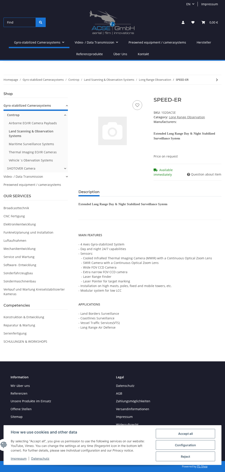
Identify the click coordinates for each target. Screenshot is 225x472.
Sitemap (17, 417)
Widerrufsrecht (127, 425)
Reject (185, 456)
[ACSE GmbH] (111, 22)
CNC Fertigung (14, 216)
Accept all (185, 433)
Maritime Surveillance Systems (31, 144)
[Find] (41, 22)
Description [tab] (89, 192)
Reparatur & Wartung (19, 325)
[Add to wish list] (137, 105)
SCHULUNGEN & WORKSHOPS (25, 341)
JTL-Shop (202, 466)
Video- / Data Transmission (23, 176)
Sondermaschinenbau (20, 281)
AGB (119, 393)
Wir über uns (20, 386)
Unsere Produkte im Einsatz (31, 401)
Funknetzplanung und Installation (28, 232)
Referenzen (19, 393)
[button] (183, 22)
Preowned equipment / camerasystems (32, 185)
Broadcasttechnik (16, 208)
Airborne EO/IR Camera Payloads (33, 123)
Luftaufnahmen (15, 240)
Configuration (185, 445)
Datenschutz (125, 386)
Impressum (209, 4)
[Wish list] (193, 22)
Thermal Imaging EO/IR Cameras (33, 152)
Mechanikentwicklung (20, 249)
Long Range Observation (187, 117)
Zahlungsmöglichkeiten (133, 401)
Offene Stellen (21, 409)
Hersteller (204, 42)
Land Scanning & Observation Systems (31, 133)
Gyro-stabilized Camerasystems (27, 105)
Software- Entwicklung (20, 265)
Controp (13, 115)
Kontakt (143, 54)
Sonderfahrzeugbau (18, 273)
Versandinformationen (132, 409)
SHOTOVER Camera (21, 168)
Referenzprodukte (89, 54)
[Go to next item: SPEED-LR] (216, 79)
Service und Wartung (19, 257)
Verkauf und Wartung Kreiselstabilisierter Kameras (34, 291)
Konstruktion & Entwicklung (24, 317)
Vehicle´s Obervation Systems (31, 160)
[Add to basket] (81, 94)
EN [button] (188, 4)
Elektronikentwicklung (20, 224)
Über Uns (120, 54)
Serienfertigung (15, 333)
